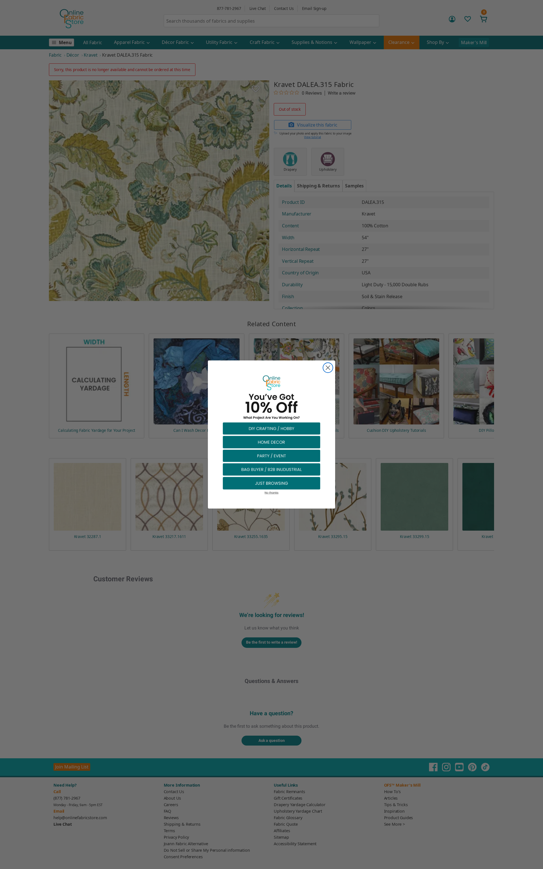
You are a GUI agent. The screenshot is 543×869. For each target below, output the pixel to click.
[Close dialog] (328, 368)
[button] (271, 428)
